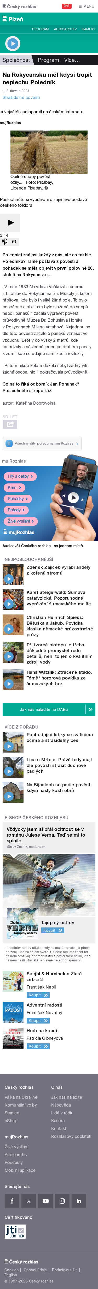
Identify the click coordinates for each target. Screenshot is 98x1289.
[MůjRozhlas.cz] (10, 123)
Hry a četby (18, 476)
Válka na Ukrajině (21, 1097)
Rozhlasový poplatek (71, 1136)
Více (72, 60)
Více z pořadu (21, 727)
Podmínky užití (65, 1270)
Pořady (14, 509)
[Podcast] (4, 242)
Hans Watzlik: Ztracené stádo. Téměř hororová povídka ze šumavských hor (59, 678)
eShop (11, 1120)
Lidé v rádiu (62, 1112)
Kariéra (58, 1120)
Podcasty (14, 1162)
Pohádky (16, 498)
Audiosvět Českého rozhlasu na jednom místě (43, 546)
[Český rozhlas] (19, 6)
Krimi (12, 487)
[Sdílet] (14, 242)
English (10, 1275)
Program (40, 29)
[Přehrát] (10, 223)
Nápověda (61, 1105)
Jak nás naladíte (66, 1097)
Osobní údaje (35, 1270)
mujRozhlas (14, 461)
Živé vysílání (19, 521)
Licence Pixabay (26, 188)
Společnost (16, 60)
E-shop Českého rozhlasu (36, 817)
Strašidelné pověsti (21, 97)
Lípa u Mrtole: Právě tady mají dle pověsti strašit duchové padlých (59, 765)
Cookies (11, 1270)
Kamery (88, 29)
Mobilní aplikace (20, 1170)
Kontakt (58, 1128)
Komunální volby (21, 1105)
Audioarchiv (65, 29)
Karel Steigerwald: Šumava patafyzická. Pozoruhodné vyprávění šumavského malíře (59, 598)
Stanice (12, 1112)
